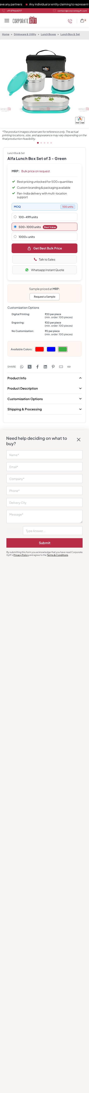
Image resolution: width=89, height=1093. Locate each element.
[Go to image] (38, 143)
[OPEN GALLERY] (44, 84)
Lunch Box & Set (70, 34)
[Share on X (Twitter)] (29, 367)
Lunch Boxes (48, 34)
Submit (44, 543)
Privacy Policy (21, 555)
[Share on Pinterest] (53, 367)
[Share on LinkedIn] (45, 367)
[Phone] (71, 21)
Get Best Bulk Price (47, 248)
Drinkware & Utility (25, 34)
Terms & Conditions (57, 555)
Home (5, 34)
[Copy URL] (69, 367)
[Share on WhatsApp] (22, 367)
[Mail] (61, 367)
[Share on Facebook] (37, 367)
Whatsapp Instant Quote (47, 270)
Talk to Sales (47, 259)
